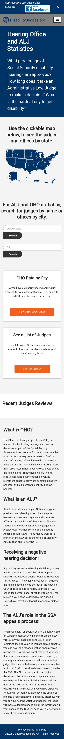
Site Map (41, 729)
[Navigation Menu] (57, 20)
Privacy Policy (26, 729)
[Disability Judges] (24, 19)
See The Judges (32, 369)
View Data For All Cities (32, 311)
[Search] (58, 7)
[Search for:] (32, 228)
